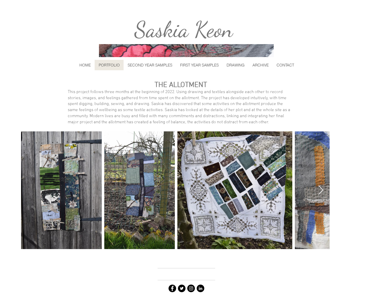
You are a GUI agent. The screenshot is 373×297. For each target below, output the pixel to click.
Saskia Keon (183, 29)
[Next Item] (321, 190)
